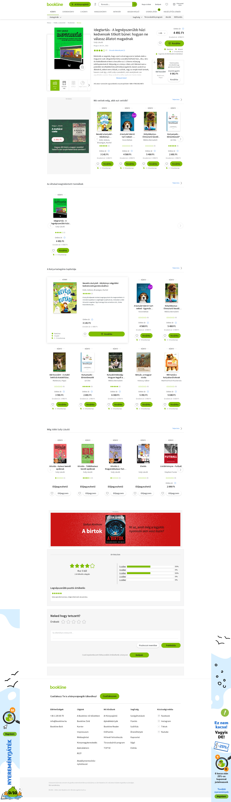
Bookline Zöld (83, 721)
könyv (104, 108)
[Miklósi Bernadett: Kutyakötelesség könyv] (115, 362)
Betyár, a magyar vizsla (143, 376)
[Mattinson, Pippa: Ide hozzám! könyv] (59, 362)
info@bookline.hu (58, 721)
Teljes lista (176, 99)
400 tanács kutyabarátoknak (171, 376)
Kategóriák (54, 17)
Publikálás (171, 645)
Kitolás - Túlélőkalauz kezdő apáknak (88, 467)
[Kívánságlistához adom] (160, 42)
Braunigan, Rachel (104, 142)
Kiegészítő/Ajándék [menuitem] (172, 11)
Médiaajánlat (83, 737)
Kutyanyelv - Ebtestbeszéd (173, 135)
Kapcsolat (135, 737)
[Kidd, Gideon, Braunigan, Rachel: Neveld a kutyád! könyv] (104, 121)
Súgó (132, 742)
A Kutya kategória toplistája (61, 269)
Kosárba (176, 43)
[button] (89, 85)
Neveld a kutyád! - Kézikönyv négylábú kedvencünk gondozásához (104, 135)
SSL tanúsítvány (54, 785)
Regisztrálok (146, 4)
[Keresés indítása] (134, 4)
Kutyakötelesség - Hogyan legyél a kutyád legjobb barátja (115, 376)
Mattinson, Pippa (59, 380)
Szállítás (134, 726)
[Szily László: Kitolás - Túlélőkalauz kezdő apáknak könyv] (88, 453)
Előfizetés (178, 17)
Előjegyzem (63, 493)
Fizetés (133, 721)
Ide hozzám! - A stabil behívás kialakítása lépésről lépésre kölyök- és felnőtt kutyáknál (59, 376)
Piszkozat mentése (148, 645)
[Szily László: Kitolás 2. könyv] (115, 453)
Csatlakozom (109, 696)
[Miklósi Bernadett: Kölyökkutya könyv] (150, 121)
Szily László (60, 226)
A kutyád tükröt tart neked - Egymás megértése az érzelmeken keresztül (127, 135)
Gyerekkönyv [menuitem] (68, 11)
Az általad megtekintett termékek (65, 183)
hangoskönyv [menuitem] (100, 11)
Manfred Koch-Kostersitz (171, 380)
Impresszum (82, 731)
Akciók (168, 17)
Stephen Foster (171, 472)
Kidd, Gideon (104, 140)
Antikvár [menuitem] (117, 11)
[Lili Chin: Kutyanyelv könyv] (173, 121)
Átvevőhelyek (136, 731)
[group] (54, 85)
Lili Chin (173, 140)
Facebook (165, 715)
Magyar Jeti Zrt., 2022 (101, 46)
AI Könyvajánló (82, 4)
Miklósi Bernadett (150, 140)
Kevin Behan (127, 140)
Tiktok (164, 726)
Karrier (80, 726)
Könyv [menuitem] (53, 11)
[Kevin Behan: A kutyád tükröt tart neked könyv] (127, 121)
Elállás (133, 748)
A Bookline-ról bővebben (88, 715)
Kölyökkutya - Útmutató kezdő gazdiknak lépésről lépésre (150, 135)
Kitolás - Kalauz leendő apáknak (60, 467)
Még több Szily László (58, 429)
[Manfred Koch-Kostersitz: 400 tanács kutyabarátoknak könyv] (171, 362)
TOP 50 (107, 748)
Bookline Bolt (56, 726)
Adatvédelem (83, 748)
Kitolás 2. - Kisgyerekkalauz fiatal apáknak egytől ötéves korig (115, 467)
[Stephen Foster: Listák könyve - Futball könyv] (171, 453)
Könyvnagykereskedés (87, 742)
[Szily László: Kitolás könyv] (60, 453)
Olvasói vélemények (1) (117, 50)
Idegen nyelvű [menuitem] (133, 11)
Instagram (166, 721)
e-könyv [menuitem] (84, 11)
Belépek (158, 4)
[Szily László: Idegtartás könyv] (68, 48)
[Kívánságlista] (166, 4)
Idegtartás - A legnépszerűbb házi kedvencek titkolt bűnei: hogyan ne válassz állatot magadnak (60, 222)
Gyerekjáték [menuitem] (153, 11)
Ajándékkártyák (111, 721)
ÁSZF (79, 753)
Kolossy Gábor (143, 380)
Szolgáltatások (137, 715)
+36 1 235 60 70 (57, 715)
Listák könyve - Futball (171, 466)
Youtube (164, 731)
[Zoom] (82, 67)
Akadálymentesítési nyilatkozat (86, 762)
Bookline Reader (111, 726)
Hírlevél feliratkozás (113, 737)
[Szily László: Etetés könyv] (143, 453)
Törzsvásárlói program (153, 17)
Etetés (143, 466)
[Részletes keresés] (95, 4)
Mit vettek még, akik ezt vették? (111, 100)
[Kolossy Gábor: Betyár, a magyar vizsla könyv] (143, 362)
